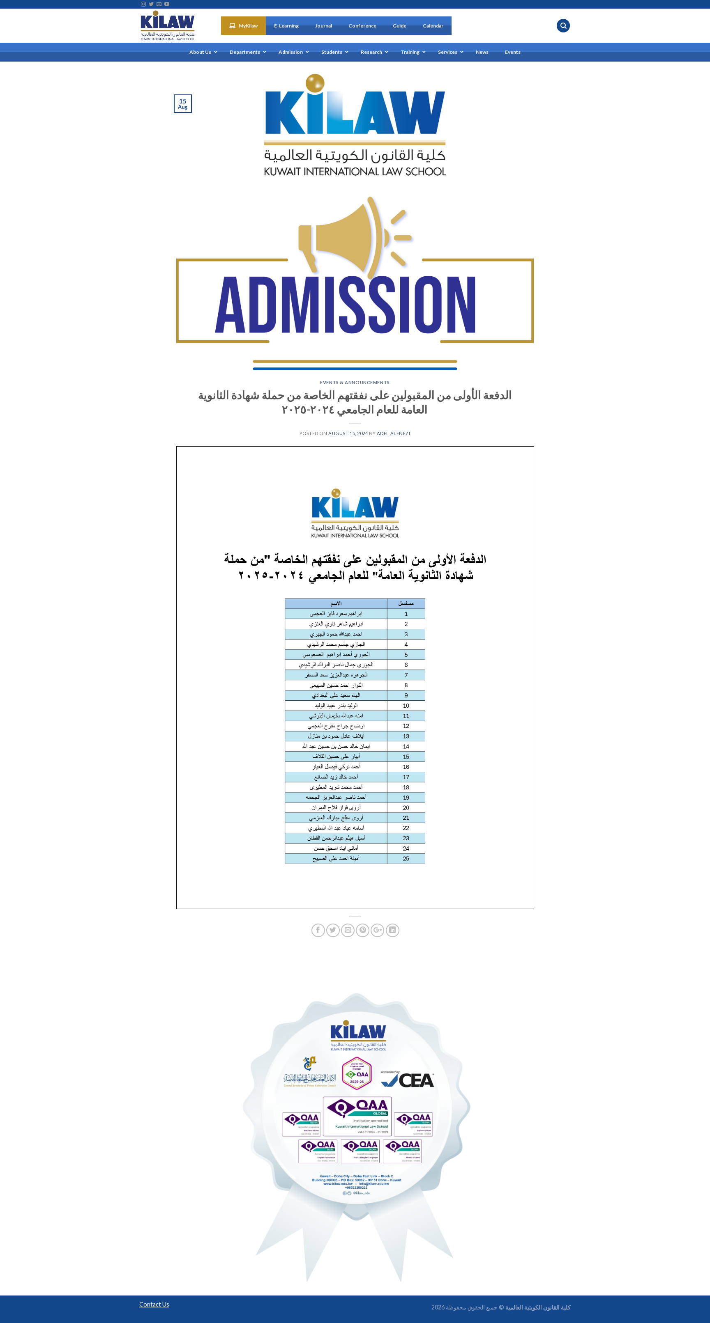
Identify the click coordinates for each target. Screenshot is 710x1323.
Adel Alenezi (393, 433)
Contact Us (154, 1304)
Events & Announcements (355, 382)
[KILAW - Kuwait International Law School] (174, 26)
